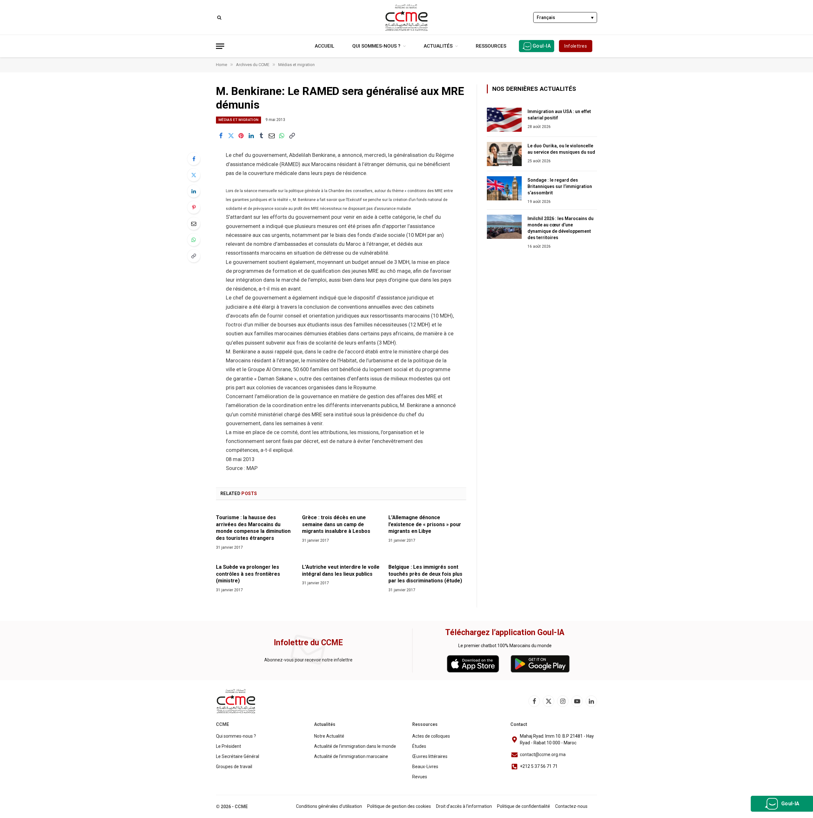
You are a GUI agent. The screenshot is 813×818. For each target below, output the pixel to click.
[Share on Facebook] (220, 136)
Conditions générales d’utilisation (329, 806)
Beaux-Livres (425, 766)
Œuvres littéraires (429, 756)
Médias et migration (238, 120)
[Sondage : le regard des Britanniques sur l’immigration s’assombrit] (504, 188)
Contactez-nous (571, 806)
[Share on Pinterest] (241, 136)
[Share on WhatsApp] (281, 136)
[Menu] (220, 46)
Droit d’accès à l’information (464, 806)
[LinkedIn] (193, 191)
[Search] (218, 17)
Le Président (228, 746)
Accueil (324, 46)
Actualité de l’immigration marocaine (351, 756)
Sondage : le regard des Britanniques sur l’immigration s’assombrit (559, 186)
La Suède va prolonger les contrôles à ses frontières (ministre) (248, 574)
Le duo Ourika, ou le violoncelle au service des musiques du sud (561, 149)
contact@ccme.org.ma (543, 754)
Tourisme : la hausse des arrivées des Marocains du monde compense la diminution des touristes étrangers (253, 527)
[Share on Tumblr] (261, 136)
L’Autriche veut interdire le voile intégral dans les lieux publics (341, 570)
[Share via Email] (271, 136)
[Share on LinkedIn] (251, 136)
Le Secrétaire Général (237, 756)
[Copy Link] (292, 136)
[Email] (193, 223)
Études (419, 746)
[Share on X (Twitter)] (231, 136)
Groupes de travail (234, 766)
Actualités (438, 46)
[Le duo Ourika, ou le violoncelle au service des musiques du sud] (504, 154)
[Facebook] (193, 158)
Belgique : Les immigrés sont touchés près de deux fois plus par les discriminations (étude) (425, 574)
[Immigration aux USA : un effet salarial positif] (504, 120)
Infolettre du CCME (308, 642)
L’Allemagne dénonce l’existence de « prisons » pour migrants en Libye (424, 524)
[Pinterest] (193, 207)
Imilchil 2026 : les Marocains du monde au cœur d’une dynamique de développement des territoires (560, 228)
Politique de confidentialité (523, 806)
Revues (419, 776)
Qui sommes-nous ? (376, 46)
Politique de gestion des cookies (399, 806)
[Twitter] (193, 175)
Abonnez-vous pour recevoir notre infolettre (308, 659)
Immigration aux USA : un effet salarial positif (559, 114)
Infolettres (575, 46)
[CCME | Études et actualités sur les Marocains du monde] (406, 17)
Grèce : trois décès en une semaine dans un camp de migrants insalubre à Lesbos (336, 524)
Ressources (491, 46)
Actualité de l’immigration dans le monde (355, 746)
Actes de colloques (431, 736)
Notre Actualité (329, 736)
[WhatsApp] (193, 239)
